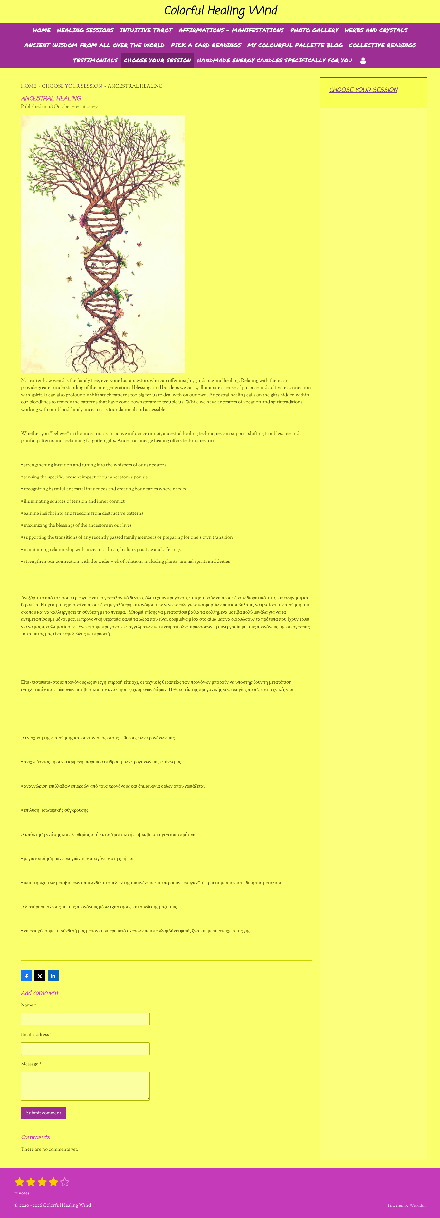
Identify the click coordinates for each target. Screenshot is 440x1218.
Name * (28, 1005)
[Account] (363, 60)
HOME (28, 86)
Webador (417, 1206)
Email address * (36, 1035)
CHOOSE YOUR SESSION (72, 86)
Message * (31, 1064)
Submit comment (43, 1113)
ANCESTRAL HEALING (135, 86)
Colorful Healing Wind (220, 11)
